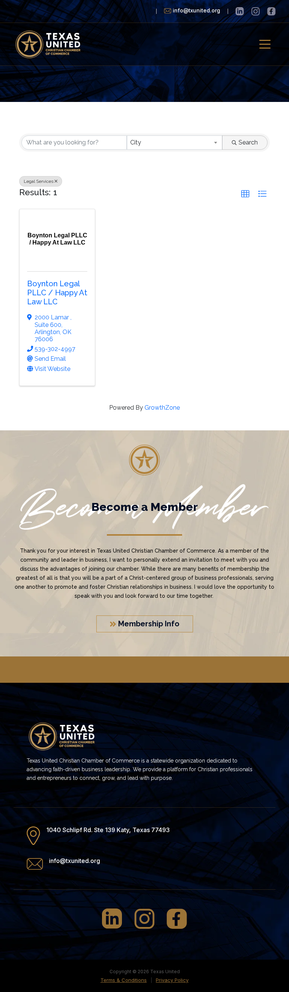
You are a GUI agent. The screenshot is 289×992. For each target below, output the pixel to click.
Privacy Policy (172, 980)
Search (248, 142)
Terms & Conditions (123, 980)
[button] (245, 194)
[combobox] (174, 142)
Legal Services (38, 181)
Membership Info (147, 623)
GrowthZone (162, 407)
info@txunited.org (74, 860)
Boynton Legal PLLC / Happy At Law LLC (57, 292)
